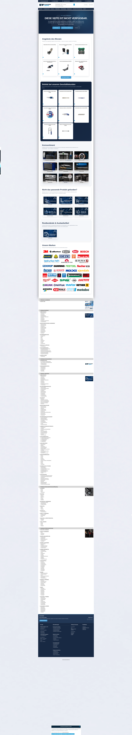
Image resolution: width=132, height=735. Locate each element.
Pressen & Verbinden (44, 579)
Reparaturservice (55, 653)
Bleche (42, 489)
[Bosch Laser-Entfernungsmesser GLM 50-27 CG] (66, 51)
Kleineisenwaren (43, 389)
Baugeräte (42, 397)
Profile (42, 490)
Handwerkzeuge (43, 360)
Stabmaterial (43, 492)
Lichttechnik (42, 390)
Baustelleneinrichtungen (44, 399)
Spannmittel (42, 464)
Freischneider (43, 562)
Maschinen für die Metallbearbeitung (46, 351)
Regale (42, 339)
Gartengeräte (43, 560)
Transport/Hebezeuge (44, 422)
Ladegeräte (42, 533)
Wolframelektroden (43, 471)
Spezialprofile (43, 515)
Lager (42, 338)
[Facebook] (90, 619)
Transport (42, 341)
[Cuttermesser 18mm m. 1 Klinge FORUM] (66, 114)
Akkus (42, 532)
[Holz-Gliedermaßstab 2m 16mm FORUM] (81, 97)
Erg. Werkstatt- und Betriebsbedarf (46, 361)
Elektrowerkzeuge (44, 347)
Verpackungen (43, 343)
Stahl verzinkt (43, 521)
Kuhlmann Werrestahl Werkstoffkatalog (49, 486)
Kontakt (76, 27)
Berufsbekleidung (43, 315)
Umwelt (42, 342)
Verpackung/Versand (44, 424)
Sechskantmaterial (43, 511)
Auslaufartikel (43, 474)
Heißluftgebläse (43, 550)
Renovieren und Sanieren (44, 353)
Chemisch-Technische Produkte (46, 426)
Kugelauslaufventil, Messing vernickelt (46, 476)
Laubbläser (42, 567)
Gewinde (42, 458)
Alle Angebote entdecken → (66, 77)
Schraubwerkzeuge (43, 364)
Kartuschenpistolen (43, 581)
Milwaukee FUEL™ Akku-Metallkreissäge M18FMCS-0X (81, 62)
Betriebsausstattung (44, 418)
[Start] (46, 5)
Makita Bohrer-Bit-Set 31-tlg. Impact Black (50, 44)
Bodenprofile (43, 326)
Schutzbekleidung (43, 321)
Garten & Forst (43, 355)
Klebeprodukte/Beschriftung (45, 388)
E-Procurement (55, 635)
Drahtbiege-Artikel (43, 327)
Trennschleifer (43, 603)
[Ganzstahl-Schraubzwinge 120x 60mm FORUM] (50, 131)
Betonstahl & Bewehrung (45, 501)
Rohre (42, 491)
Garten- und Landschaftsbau (45, 400)
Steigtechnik (42, 340)
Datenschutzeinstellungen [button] (66, 659)
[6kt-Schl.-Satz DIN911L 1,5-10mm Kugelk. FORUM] (50, 97)
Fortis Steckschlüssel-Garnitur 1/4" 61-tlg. (81, 44)
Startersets (42, 534)
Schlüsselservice (55, 647)
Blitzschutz (42, 408)
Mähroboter (42, 568)
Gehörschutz (43, 318)
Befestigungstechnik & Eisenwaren (47, 323)
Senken (42, 463)
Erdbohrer (42, 561)
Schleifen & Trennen (44, 596)
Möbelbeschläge (43, 391)
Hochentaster (43, 565)
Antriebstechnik (43, 427)
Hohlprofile (42, 496)
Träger (42, 516)
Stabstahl (42, 499)
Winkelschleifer (43, 604)
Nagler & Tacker (43, 582)
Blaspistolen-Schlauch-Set (44, 478)
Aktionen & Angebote (45, 299)
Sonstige (42, 498)
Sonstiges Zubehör (43, 504)
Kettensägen (43, 566)
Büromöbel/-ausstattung (44, 419)
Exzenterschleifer (43, 598)
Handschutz (42, 319)
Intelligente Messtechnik (44, 349)
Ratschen (42, 544)
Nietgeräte (42, 583)
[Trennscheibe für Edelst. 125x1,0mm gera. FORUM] (50, 114)
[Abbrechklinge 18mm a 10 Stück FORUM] (81, 114)
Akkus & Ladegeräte (44, 531)
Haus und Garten (43, 443)
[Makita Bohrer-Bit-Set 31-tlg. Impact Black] (50, 51)
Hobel (42, 552)
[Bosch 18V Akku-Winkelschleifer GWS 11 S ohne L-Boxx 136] (50, 67)
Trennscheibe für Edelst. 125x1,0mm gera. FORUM (50, 108)
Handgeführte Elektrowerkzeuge (45, 348)
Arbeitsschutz (43, 311)
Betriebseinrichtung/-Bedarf (46, 416)
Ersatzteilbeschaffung (56, 630)
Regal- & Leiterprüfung (56, 654)
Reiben (42, 461)
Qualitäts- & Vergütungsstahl (46, 518)
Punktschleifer (43, 601)
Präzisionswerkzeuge (44, 454)
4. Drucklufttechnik (43, 440)
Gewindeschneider (43, 551)
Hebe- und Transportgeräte (45, 401)
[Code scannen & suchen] (76, 4)
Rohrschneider (43, 585)
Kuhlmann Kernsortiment (46, 359)
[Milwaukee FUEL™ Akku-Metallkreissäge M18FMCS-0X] (81, 67)
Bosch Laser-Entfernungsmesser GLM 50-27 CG (65, 45)
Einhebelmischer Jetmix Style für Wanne (46, 475)
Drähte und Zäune (43, 410)
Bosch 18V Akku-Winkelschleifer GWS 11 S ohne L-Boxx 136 (49, 62)
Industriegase (55, 646)
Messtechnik (42, 459)
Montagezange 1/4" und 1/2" (45, 479)
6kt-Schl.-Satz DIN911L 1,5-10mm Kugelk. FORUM (50, 92)
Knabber (42, 554)
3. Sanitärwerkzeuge (44, 439)
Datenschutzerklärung (65, 732)
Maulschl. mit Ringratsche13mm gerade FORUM (65, 125)
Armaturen (42, 428)
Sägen (42, 462)
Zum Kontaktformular (43, 635)
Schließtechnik (43, 394)
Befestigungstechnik (44, 405)
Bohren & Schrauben (44, 542)
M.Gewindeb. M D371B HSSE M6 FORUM (65, 91)
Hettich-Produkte (43, 387)
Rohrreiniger (43, 584)
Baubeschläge (43, 480)
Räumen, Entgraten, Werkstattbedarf (46, 460)
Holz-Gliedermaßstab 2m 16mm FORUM (81, 91)
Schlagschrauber (43, 547)
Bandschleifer (43, 597)
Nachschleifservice (56, 652)
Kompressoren (43, 538)
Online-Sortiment (43, 392)
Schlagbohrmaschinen (44, 545)
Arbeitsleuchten (43, 537)
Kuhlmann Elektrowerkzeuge (46, 528)
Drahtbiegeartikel (43, 409)
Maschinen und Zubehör (44, 402)
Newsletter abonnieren (43, 620)
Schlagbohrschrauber (44, 546)
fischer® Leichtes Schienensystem (46, 412)
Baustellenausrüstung (45, 536)
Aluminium (42, 488)
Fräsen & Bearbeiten (44, 549)
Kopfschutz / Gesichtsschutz (45, 320)
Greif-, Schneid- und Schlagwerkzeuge (46, 362)
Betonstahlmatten (43, 503)
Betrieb (42, 336)
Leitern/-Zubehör (43, 421)
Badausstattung (43, 444)
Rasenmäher (43, 569)
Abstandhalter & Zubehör (44, 502)
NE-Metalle (42, 510)
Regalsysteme (43, 393)
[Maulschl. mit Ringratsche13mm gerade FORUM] (66, 131)
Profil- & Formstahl (44, 513)
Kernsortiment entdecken (66, 27)
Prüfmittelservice (55, 651)
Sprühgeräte (42, 570)
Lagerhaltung (43, 420)
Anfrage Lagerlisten (44, 373)
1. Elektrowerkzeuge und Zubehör (45, 437)
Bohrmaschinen (43, 543)
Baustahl (42, 493)
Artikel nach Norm (43, 324)
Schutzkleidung (43, 384)
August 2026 (42, 301)
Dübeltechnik (43, 411)
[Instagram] (92, 619)
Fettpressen (42, 580)
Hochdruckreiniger (43, 564)
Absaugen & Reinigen (44, 529)
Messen (41, 572)
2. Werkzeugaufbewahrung (45, 438)
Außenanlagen (43, 335)
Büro (41, 337)
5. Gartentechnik (43, 441)
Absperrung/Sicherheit (44, 417)
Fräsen (42, 457)
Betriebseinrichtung (44, 334)
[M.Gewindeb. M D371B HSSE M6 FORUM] (66, 97)
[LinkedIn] (88, 619)
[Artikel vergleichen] (43, 57)
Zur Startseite (56, 27)
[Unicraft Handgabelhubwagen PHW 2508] (66, 67)
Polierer (42, 600)
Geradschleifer (43, 599)
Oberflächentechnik (43, 363)
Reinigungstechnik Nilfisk (44, 352)
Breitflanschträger (43, 514)
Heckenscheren (43, 563)
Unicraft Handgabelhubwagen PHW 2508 (65, 61)
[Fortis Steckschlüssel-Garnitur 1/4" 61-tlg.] (81, 51)
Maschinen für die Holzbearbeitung (46, 350)
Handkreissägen (43, 589)
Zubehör (42, 472)
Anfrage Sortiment (44, 310)
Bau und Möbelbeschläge (45, 386)
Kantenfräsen (43, 553)
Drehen (42, 456)
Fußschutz (42, 317)
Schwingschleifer (43, 602)
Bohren (42, 455)
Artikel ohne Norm (43, 325)
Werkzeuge (42, 403)
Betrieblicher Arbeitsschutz (44, 316)
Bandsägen (42, 588)
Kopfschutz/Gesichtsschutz (44, 383)
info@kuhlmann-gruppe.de (44, 634)
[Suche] (74, 5)
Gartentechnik (43, 356)
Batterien (42, 445)
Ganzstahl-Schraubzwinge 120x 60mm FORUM (49, 125)
